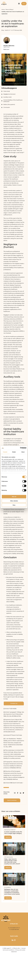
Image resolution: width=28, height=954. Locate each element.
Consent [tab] (5, 452)
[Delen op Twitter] (23, 793)
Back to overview (12, 800)
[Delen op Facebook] (18, 793)
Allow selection (14, 500)
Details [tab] (14, 452)
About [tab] (23, 452)
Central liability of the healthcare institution (12, 100)
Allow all (14, 496)
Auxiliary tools (7, 97)
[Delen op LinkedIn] (20, 793)
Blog (2, 30)
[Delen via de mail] (15, 793)
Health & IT (7, 30)
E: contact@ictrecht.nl (14, 927)
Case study (6, 91)
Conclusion (6, 107)
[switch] (24, 481)
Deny (14, 505)
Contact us (13, 703)
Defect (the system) (9, 104)
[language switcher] (19, 3)
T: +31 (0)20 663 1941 (14, 929)
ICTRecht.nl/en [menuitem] (16, 948)
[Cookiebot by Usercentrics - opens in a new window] (20, 448)
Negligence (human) (9, 94)
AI (11, 30)
